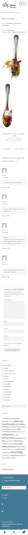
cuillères (14, 32)
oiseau (18, 446)
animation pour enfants (10, 418)
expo (11, 434)
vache (20, 455)
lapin (17, 32)
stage (12, 455)
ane (2, 418)
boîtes (10, 427)
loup (23, 441)
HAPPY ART (11, 441)
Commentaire (8, 300)
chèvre (9, 429)
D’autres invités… (19, 149)
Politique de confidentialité (9, 524)
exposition (16, 434)
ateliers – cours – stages (9, 373)
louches (20, 441)
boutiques (6, 376)
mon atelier (6, 389)
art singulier (11, 421)
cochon (9, 32)
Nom (5, 321)
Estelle (4, 175)
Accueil (5, 12)
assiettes (6, 368)
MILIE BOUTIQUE (5, 443)
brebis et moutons (17, 427)
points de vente (13, 449)
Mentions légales (8, 477)
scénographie (5, 455)
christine (4, 201)
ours (8, 449)
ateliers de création (17, 424)
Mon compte (4, 532)
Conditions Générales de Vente (12, 480)
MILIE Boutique (7, 386)
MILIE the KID (12, 443)
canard (24, 427)
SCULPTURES (11, 12)
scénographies (7, 394)
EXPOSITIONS (7, 384)
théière (16, 455)
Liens (5, 498)
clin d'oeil (6, 378)
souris (9, 455)
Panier (22, 531)
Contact (6, 495)
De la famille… (7, 149)
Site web (6, 336)
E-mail (6, 328)
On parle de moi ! (8, 392)
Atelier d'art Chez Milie (9, 370)
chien (6, 429)
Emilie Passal (17, 23)
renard (8, 452)
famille (6, 441)
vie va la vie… (7, 399)
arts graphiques (7, 365)
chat (3, 429)
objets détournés (9, 446)
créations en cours (20, 431)
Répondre (4, 187)
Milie (3, 230)
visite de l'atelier (11, 458)
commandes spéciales (9, 381)
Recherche (14, 532)
